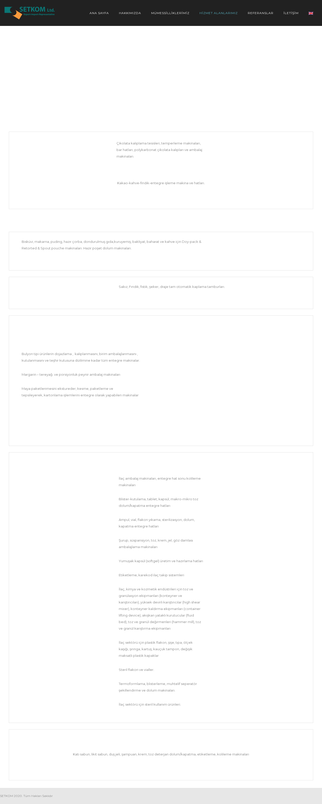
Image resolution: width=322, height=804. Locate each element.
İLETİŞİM (291, 13)
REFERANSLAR (260, 13)
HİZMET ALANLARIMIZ (218, 13)
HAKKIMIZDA (130, 13)
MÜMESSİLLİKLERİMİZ (170, 13)
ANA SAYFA (99, 13)
